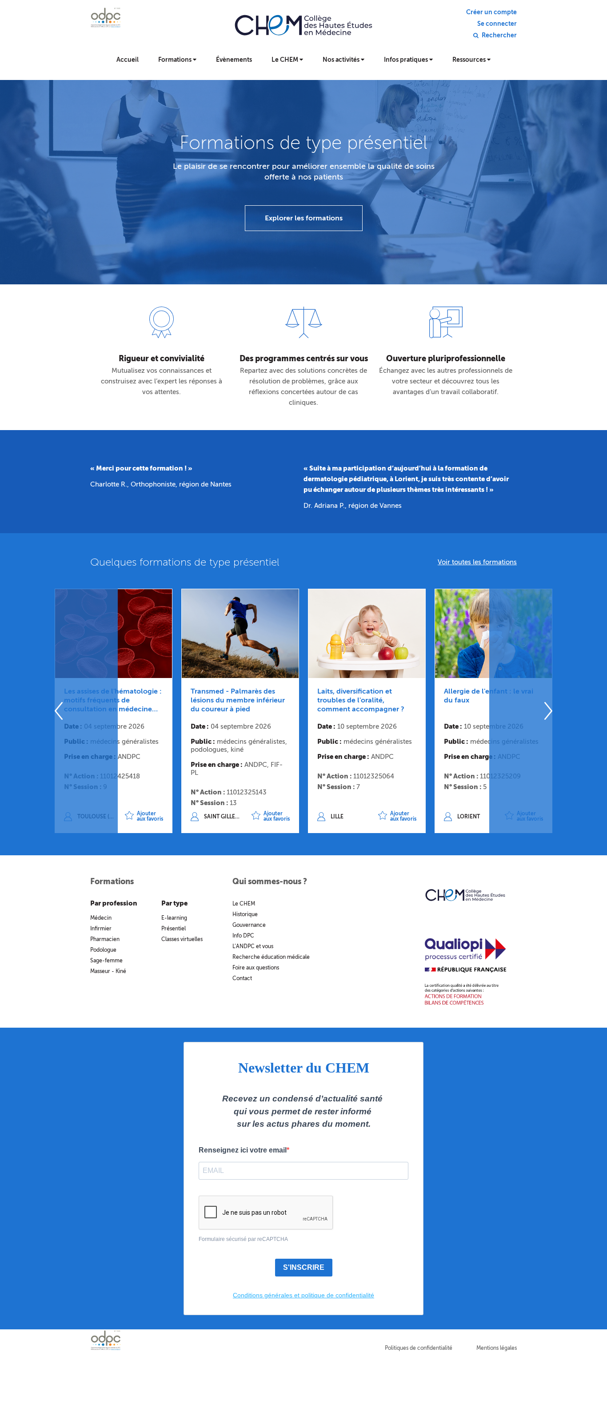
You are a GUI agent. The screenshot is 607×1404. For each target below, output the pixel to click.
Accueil (127, 60)
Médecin (101, 918)
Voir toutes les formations (477, 562)
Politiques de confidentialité (418, 1348)
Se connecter (497, 24)
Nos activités (342, 60)
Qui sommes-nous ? (269, 881)
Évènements (234, 60)
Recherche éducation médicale (271, 957)
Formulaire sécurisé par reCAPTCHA (243, 1239)
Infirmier (101, 928)
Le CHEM (286, 60)
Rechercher (499, 35)
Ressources (469, 60)
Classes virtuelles (182, 939)
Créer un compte (491, 12)
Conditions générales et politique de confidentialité (303, 1295)
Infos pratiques (406, 60)
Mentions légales (496, 1348)
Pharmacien (105, 939)
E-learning (174, 918)
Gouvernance (249, 925)
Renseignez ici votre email (243, 1150)
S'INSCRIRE (303, 1267)
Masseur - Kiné (108, 971)
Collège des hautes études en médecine (303, 31)
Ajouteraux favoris (150, 816)
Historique (245, 914)
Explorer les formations (304, 218)
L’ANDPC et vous (252, 946)
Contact (242, 978)
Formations (175, 60)
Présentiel (173, 928)
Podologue (103, 950)
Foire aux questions (255, 968)
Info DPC (243, 936)
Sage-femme (106, 960)
